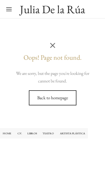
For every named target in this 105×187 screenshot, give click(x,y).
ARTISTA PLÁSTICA (72, 133)
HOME (7, 133)
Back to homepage (52, 98)
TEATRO (48, 133)
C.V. (19, 133)
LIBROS (32, 133)
